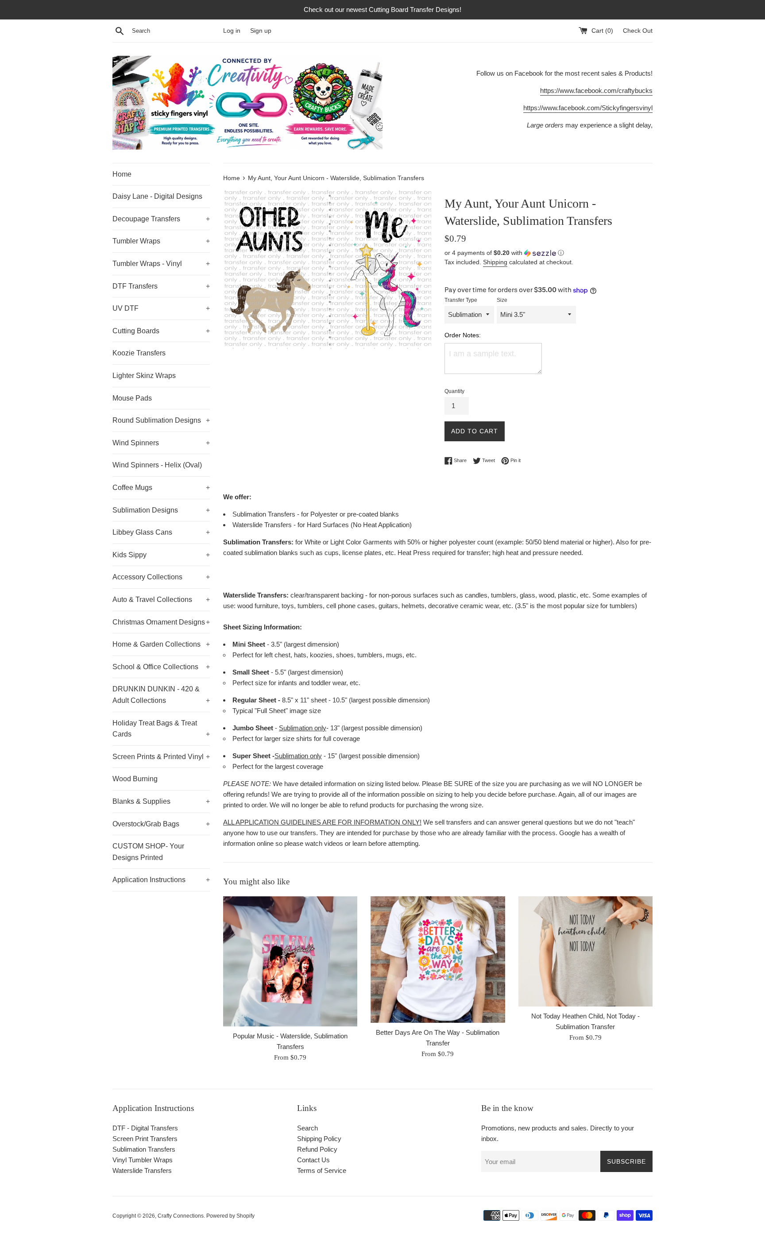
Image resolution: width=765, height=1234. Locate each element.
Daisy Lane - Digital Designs (157, 196)
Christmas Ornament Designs (161, 622)
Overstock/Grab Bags (161, 824)
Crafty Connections (181, 1216)
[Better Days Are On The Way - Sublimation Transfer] (438, 959)
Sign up (260, 30)
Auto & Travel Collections (161, 599)
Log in (231, 30)
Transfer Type (460, 300)
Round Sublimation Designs (161, 420)
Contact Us (313, 1160)
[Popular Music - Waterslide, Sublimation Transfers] (290, 961)
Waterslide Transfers (142, 1170)
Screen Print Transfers (145, 1138)
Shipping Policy (319, 1138)
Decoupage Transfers (161, 219)
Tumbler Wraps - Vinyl (161, 263)
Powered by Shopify (230, 1216)
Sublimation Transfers (143, 1149)
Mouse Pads (132, 398)
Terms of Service (321, 1170)
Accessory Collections (161, 577)
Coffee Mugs (161, 487)
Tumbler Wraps (161, 241)
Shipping (495, 262)
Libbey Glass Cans (161, 532)
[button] (548, 253)
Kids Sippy (161, 555)
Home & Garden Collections (161, 644)
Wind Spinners (161, 443)
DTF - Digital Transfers (145, 1128)
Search (307, 1128)
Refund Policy (317, 1149)
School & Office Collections (161, 667)
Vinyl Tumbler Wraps (142, 1160)
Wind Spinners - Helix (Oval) (157, 465)
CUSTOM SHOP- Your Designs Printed (148, 851)
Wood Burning (135, 779)
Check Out (638, 30)
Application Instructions (161, 879)
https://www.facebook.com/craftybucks (596, 90)
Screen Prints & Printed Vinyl (161, 756)
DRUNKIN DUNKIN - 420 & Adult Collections (161, 694)
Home (121, 174)
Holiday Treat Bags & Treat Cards (161, 728)
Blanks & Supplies (161, 801)
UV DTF (161, 308)
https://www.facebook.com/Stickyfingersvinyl (588, 108)
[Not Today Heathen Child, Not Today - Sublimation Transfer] (585, 951)
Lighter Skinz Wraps (144, 375)
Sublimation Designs (161, 510)
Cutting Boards (161, 331)
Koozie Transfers (139, 353)
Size (502, 300)
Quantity (454, 391)
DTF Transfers (161, 286)
